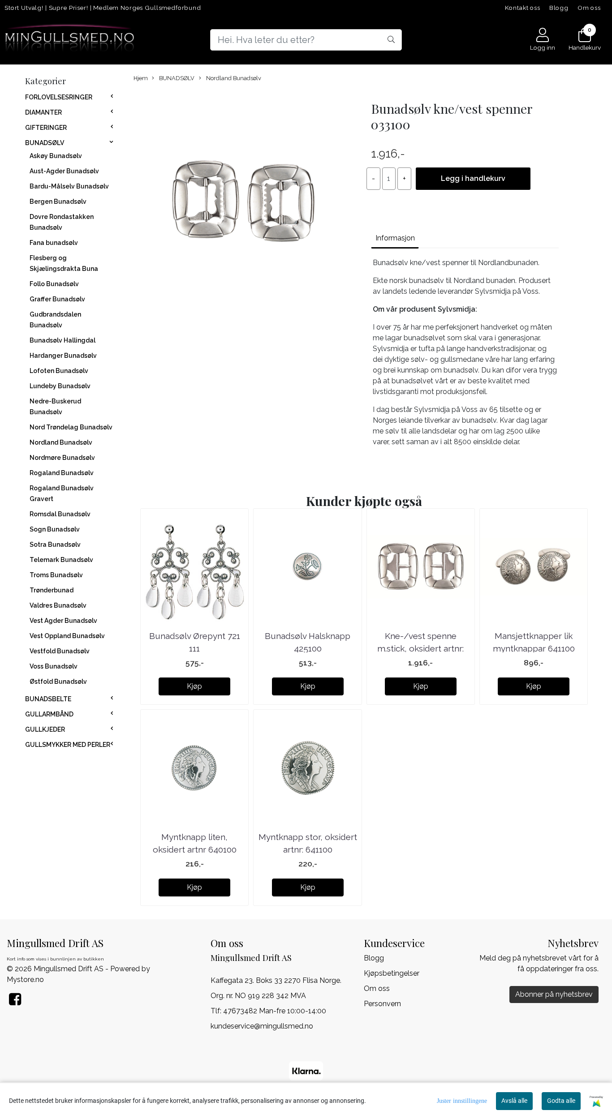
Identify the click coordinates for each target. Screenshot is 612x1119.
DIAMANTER (43, 112)
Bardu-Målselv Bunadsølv (69, 186)
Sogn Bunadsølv (55, 529)
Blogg (559, 7)
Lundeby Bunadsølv (60, 386)
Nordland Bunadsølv (61, 442)
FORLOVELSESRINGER (58, 97)
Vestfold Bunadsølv (60, 651)
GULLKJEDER (45, 729)
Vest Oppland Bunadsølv (67, 635)
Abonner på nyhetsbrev (554, 994)
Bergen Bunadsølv (58, 201)
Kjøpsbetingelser (391, 973)
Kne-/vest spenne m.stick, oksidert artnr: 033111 (420, 648)
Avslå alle (514, 1100)
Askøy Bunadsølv (56, 155)
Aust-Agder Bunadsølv (64, 171)
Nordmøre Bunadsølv (62, 457)
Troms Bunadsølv (56, 575)
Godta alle (561, 1100)
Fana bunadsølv (54, 242)
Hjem (141, 78)
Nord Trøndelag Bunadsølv (71, 427)
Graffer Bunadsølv (57, 299)
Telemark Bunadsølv (61, 559)
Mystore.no (25, 979)
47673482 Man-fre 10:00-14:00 (274, 1011)
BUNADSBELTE (48, 699)
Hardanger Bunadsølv (63, 355)
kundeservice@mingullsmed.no (262, 1026)
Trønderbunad (51, 590)
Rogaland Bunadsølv (62, 472)
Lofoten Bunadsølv (59, 370)
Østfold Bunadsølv (58, 681)
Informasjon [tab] (395, 238)
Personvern (382, 1003)
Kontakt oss (522, 7)
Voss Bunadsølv (54, 666)
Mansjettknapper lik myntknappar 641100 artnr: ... (534, 648)
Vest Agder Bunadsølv (63, 620)
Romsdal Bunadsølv (60, 514)
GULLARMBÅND (49, 714)
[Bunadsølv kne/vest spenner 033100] (243, 201)
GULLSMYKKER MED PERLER (67, 744)
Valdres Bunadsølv (58, 605)
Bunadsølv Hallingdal (62, 340)
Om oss (589, 7)
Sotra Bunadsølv (55, 544)
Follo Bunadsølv (54, 283)
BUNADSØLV (44, 142)
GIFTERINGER (46, 127)
